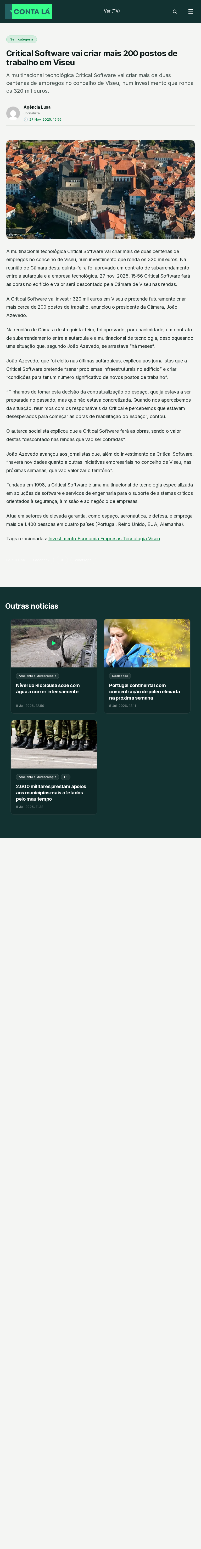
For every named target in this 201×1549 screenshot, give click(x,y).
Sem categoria (21, 39)
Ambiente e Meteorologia (37, 676)
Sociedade (120, 676)
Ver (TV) (112, 11)
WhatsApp (83, 560)
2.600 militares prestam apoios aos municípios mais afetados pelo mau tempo (51, 792)
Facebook (41, 560)
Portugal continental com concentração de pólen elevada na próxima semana (144, 691)
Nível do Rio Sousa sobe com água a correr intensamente (48, 688)
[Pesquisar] (175, 11)
